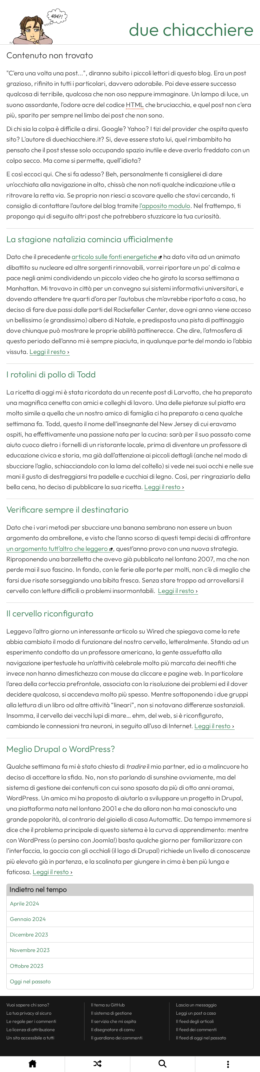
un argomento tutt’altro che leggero (57, 548)
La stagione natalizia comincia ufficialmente (89, 239)
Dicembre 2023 (29, 934)
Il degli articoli (195, 1021)
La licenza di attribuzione (30, 1029)
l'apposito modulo (165, 206)
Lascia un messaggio (196, 1004)
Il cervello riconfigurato (49, 613)
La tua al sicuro (28, 1013)
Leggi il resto (47, 352)
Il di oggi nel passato (201, 1037)
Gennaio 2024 (28, 919)
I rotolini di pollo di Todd (51, 374)
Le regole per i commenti (31, 1021)
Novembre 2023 (29, 950)
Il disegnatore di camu (112, 1029)
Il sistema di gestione (111, 1013)
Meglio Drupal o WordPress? (60, 749)
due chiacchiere (191, 29)
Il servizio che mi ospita (113, 1021)
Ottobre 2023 (26, 966)
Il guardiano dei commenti (116, 1037)
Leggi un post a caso (196, 1013)
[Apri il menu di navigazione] (228, 1064)
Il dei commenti (196, 1029)
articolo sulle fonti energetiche (114, 257)
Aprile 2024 (24, 903)
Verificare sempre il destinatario (67, 509)
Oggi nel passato (30, 981)
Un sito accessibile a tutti (30, 1037)
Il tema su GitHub (108, 1004)
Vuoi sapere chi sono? (27, 1004)
